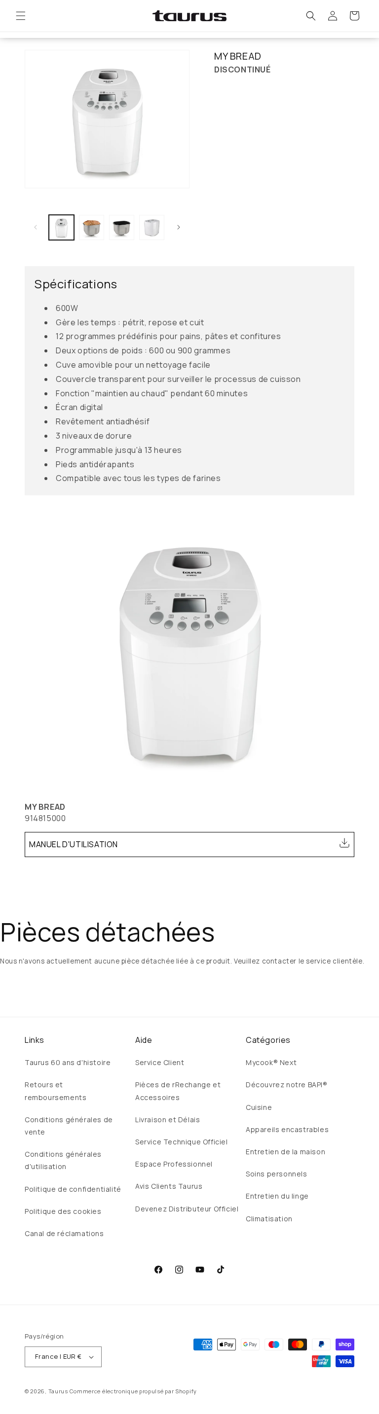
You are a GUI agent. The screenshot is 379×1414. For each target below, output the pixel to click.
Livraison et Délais (167, 1119)
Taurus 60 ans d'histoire (68, 1062)
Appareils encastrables (287, 1129)
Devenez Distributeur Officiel (186, 1208)
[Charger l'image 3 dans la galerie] (121, 227)
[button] (21, 16)
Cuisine (259, 1107)
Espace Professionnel (174, 1164)
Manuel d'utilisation (73, 844)
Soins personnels (276, 1173)
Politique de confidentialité (73, 1189)
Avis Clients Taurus (168, 1186)
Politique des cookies (63, 1211)
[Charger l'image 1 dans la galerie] (61, 227)
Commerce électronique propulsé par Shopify (133, 1391)
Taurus (58, 1391)
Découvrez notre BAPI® (287, 1084)
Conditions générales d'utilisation (63, 1160)
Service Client (159, 1062)
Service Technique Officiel (181, 1141)
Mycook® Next (271, 1062)
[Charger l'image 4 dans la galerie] (151, 227)
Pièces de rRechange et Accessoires (178, 1091)
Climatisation (269, 1218)
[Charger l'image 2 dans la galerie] (91, 227)
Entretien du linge (277, 1196)
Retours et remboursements (55, 1091)
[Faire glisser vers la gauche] (35, 227)
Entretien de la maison (285, 1151)
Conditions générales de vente (69, 1126)
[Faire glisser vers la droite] (179, 227)
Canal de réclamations (64, 1233)
